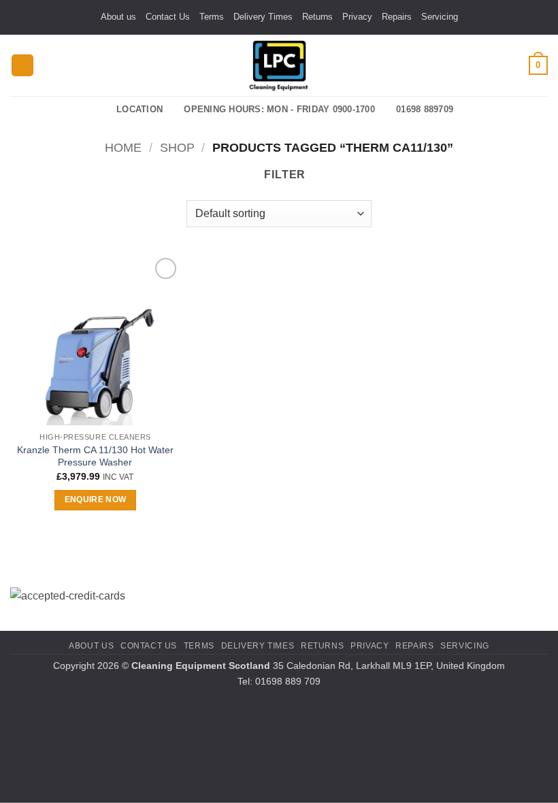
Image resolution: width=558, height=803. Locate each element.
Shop (177, 147)
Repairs (397, 17)
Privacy (357, 17)
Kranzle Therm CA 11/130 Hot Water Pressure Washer (95, 456)
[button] (22, 65)
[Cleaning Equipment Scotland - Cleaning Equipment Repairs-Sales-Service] (279, 65)
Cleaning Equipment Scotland (200, 665)
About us (118, 17)
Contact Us (168, 17)
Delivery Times (263, 17)
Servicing (439, 17)
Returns (317, 17)
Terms (211, 17)
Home (123, 147)
